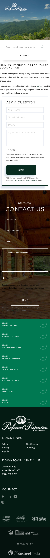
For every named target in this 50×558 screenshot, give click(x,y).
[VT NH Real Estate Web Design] (24, 552)
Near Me (27, 56)
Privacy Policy (17, 180)
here (39, 86)
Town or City (10, 325)
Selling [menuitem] (5, 444)
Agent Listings (10, 336)
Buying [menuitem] (5, 447)
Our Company (10, 369)
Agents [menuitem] (5, 451)
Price (5, 402)
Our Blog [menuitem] (30, 447)
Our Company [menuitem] (33, 444)
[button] (42, 47)
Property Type (10, 380)
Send (21, 170)
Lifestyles (7, 391)
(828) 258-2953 (9, 474)
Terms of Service (31, 180)
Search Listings (11, 358)
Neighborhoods (11, 347)
